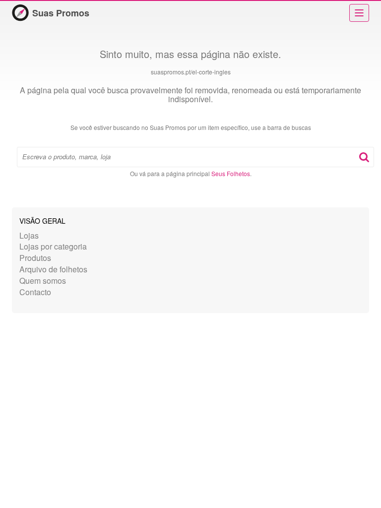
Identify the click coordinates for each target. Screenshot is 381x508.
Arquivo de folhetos (53, 269)
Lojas (29, 235)
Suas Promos (60, 12)
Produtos (35, 257)
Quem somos (42, 280)
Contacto (35, 292)
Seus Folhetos (230, 173)
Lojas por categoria (53, 246)
